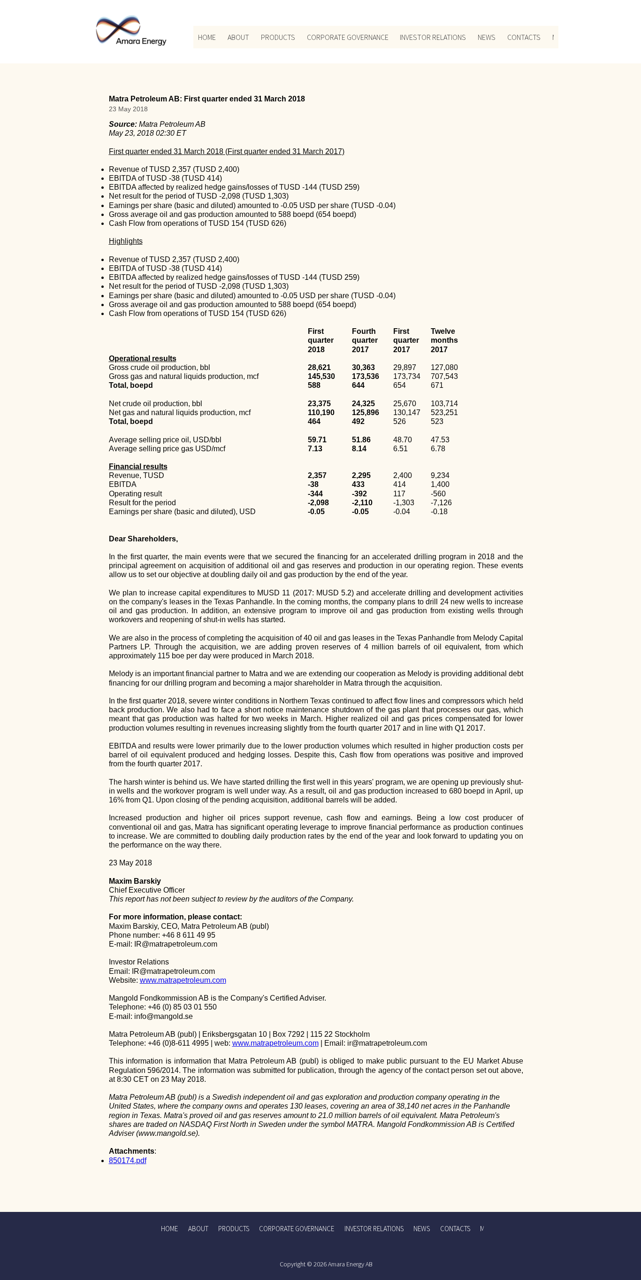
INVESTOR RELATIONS (433, 37)
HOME (207, 37)
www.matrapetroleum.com (183, 980)
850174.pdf (127, 1160)
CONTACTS (524, 37)
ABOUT (238, 37)
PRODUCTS (278, 37)
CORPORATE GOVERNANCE (348, 37)
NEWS (487, 37)
